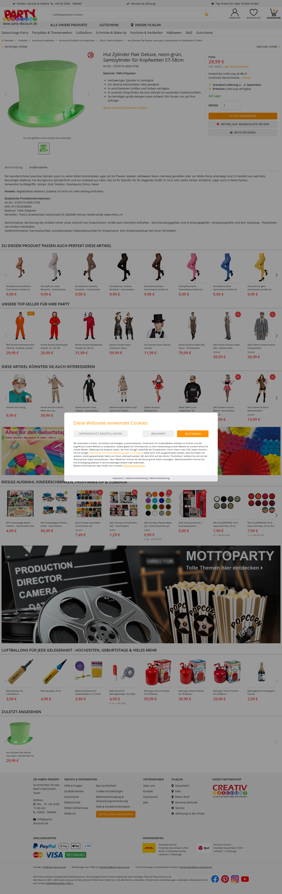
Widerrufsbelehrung (160, 478)
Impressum (118, 478)
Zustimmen (193, 434)
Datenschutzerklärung (137, 478)
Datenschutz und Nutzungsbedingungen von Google (115, 452)
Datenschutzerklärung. (134, 465)
